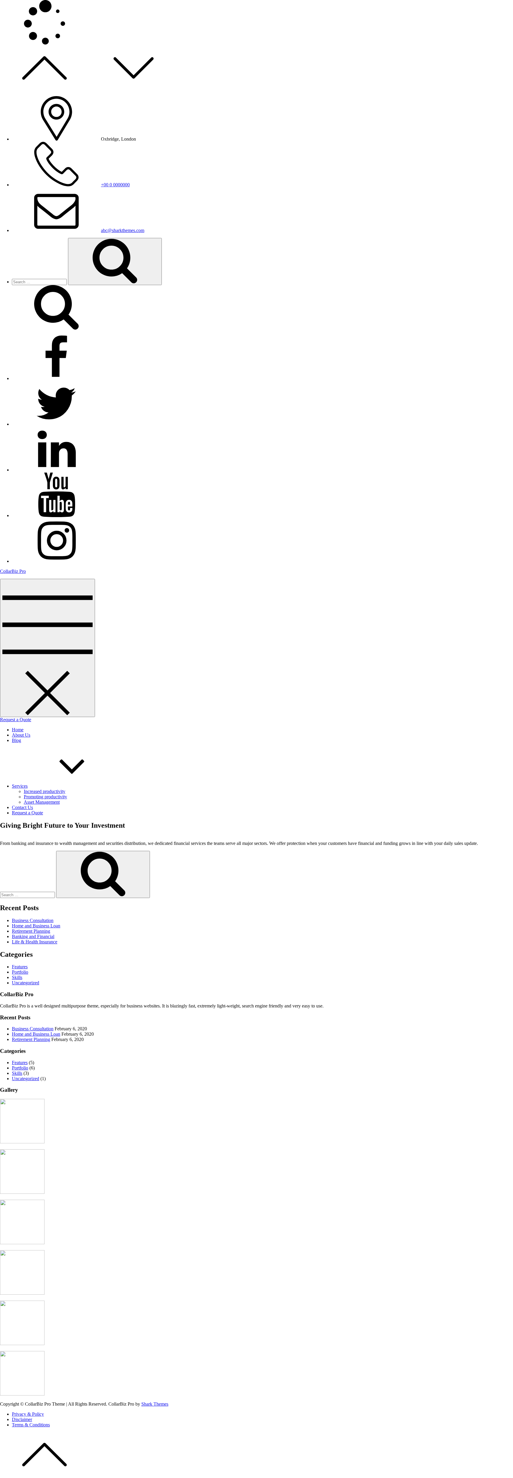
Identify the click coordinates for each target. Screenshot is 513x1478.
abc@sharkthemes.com (122, 230)
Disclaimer (22, 1419)
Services (20, 786)
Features (20, 966)
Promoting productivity (45, 796)
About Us (21, 735)
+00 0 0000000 (115, 184)
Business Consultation (32, 920)
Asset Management (42, 802)
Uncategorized (25, 982)
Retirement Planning (31, 931)
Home (17, 729)
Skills (17, 977)
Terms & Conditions (31, 1424)
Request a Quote (15, 719)
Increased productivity (44, 791)
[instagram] (56, 561)
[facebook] (56, 378)
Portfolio (20, 972)
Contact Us (22, 807)
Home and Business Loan (36, 925)
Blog (16, 740)
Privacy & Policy (28, 1414)
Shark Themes (154, 1404)
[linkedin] (56, 469)
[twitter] (56, 424)
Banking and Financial (33, 936)
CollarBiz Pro (13, 571)
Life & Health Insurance (34, 941)
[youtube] (56, 515)
